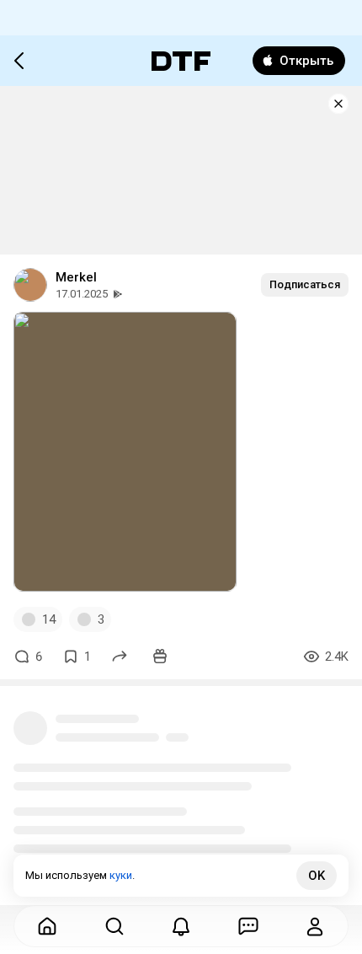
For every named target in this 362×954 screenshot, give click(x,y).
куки (120, 875)
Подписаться (304, 284)
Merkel (76, 277)
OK (316, 875)
